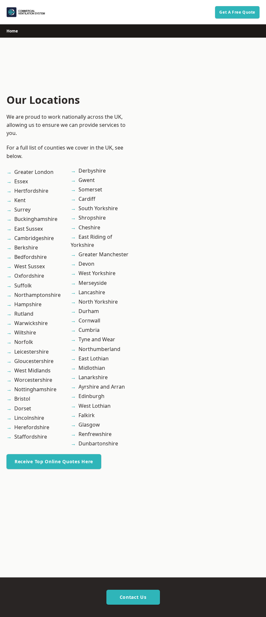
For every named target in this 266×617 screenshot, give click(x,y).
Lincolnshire (29, 417)
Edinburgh (91, 396)
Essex (21, 181)
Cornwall (89, 320)
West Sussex (29, 266)
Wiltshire (25, 332)
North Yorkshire (98, 301)
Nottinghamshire (35, 389)
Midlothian (92, 367)
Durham (89, 311)
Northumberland (99, 349)
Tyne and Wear (97, 339)
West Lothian (95, 405)
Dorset (22, 408)
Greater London (34, 171)
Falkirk (87, 415)
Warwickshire (31, 323)
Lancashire (92, 292)
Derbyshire (92, 170)
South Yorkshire (98, 208)
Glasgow (89, 424)
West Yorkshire (97, 273)
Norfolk (23, 341)
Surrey (22, 209)
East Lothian (94, 358)
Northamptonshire (37, 294)
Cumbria (89, 329)
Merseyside (93, 282)
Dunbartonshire (98, 443)
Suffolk (23, 285)
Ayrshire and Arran (102, 386)
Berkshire (26, 247)
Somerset (90, 189)
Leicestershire (31, 351)
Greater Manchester (103, 254)
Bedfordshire (30, 256)
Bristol (22, 398)
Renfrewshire (95, 434)
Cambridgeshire (34, 238)
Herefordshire (31, 427)
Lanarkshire (93, 377)
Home (12, 31)
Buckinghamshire (35, 219)
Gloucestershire (34, 361)
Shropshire (92, 217)
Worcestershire (33, 379)
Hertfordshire (31, 190)
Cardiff (87, 198)
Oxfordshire (29, 275)
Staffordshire (30, 436)
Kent (20, 200)
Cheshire (89, 227)
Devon (86, 263)
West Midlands (32, 370)
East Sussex (28, 228)
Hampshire (28, 304)
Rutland (23, 313)
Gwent (87, 180)
